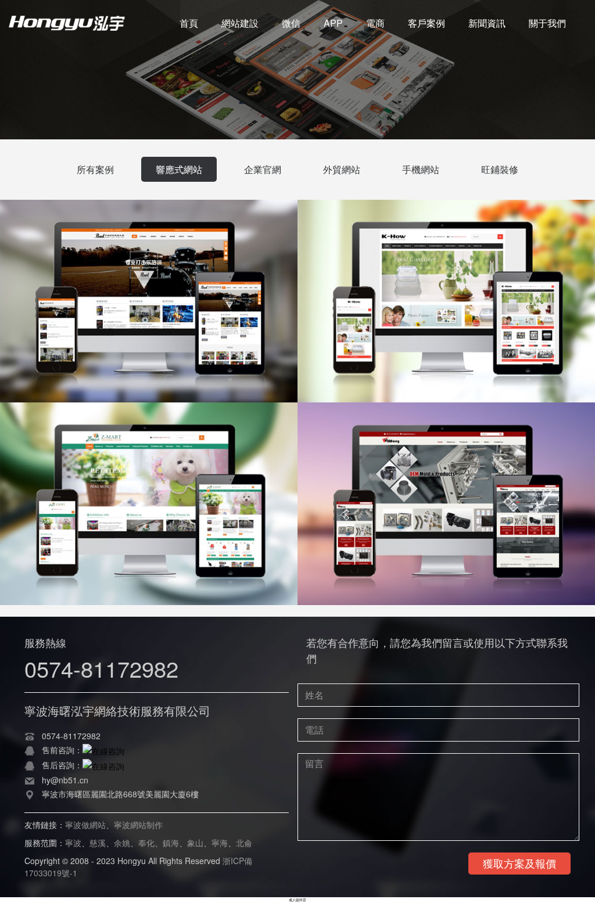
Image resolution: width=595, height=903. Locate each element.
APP (333, 23)
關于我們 (547, 23)
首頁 (189, 23)
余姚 (122, 842)
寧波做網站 (85, 824)
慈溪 (97, 842)
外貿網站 (341, 169)
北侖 (244, 842)
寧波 (73, 842)
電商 (375, 23)
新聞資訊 (487, 23)
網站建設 (240, 23)
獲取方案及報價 (519, 862)
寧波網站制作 (138, 824)
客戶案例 (426, 23)
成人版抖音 (297, 899)
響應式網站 (179, 169)
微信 (291, 23)
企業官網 (262, 169)
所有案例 (95, 169)
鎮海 (171, 842)
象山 (195, 842)
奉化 (146, 842)
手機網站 (420, 169)
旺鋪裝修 (499, 169)
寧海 (220, 842)
